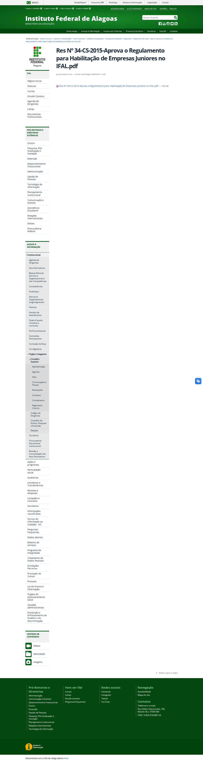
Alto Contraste (134, 8)
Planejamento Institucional (41, 722)
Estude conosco (72, 698)
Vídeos (36, 645)
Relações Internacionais (40, 725)
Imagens (37, 662)
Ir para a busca (66, 8)
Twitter (172, 23)
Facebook (160, 23)
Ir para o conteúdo (33, 8)
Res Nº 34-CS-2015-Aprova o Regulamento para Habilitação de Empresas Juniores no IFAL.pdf (109, 86)
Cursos (68, 691)
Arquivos (127, 39)
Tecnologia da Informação (41, 729)
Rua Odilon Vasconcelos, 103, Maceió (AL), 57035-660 (151, 710)
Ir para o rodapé (83, 8)
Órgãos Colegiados (95, 39)
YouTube (164, 23)
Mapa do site (151, 8)
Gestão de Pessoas (37, 712)
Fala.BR (162, 31)
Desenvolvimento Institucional (43, 702)
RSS (176, 23)
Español (163, 8)
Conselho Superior (113, 39)
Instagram (168, 23)
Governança (71, 31)
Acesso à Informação (90, 31)
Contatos (174, 31)
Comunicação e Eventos (40, 699)
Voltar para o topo (168, 672)
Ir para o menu (50, 8)
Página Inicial (46, 39)
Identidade (39, 653)
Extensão (33, 709)
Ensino (32, 705)
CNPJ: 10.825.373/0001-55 (149, 715)
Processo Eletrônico (134, 31)
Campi (68, 695)
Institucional (79, 39)
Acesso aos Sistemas (112, 31)
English (173, 8)
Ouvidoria (151, 31)
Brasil (35, 2)
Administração (35, 695)
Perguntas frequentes (75, 702)
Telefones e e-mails (146, 705)
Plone (66, 758)
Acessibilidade (117, 8)
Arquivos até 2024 (141, 39)
